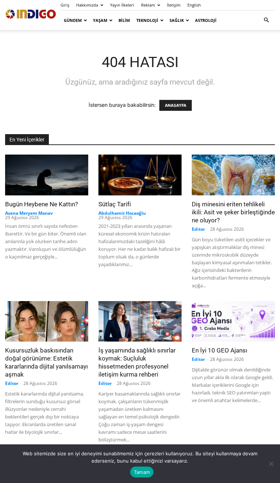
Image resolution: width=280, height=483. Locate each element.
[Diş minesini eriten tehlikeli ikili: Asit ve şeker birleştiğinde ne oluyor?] (233, 175)
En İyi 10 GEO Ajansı (219, 350)
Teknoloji (147, 20)
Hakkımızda (87, 5)
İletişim (173, 5)
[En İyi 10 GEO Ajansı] (233, 321)
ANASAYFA (175, 105)
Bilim (124, 20)
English (194, 5)
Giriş (65, 5)
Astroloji (206, 20)
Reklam (148, 5)
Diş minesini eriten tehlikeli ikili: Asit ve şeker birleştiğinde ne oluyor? (233, 212)
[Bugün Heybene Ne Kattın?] (46, 175)
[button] (266, 20)
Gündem (73, 20)
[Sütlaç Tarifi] (140, 175)
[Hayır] (271, 463)
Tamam (142, 472)
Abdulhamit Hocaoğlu (122, 213)
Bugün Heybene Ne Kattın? (41, 204)
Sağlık (177, 20)
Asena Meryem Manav (29, 213)
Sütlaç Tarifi (114, 204)
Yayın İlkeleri (122, 5)
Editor (198, 229)
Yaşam (100, 20)
